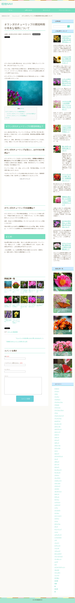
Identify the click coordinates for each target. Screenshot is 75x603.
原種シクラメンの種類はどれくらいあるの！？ (32, 291)
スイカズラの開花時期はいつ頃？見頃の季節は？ (15, 305)
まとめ (7, 117)
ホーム (10, 10)
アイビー (56, 391)
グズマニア (57, 486)
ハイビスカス (58, 537)
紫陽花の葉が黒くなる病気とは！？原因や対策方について (66, 200)
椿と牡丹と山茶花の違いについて (66, 148)
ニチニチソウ (58, 534)
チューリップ (36, 34)
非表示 (21, 108)
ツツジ (56, 532)
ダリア (56, 526)
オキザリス (57, 421)
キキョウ (56, 467)
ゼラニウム (57, 524)
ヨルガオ (56, 570)
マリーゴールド (58, 556)
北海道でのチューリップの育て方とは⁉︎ (17, 341)
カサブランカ (58, 429)
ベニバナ (56, 548)
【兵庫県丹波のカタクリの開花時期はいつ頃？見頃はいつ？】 (24, 291)
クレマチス (57, 478)
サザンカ (56, 497)
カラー (56, 451)
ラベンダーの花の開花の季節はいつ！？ (40, 305)
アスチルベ (57, 399)
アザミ (56, 394)
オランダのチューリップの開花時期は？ (15, 111)
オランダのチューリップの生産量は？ (17, 115)
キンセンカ (57, 472)
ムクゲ (56, 562)
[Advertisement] (24, 50)
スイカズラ (57, 510)
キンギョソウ (58, 470)
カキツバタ (57, 426)
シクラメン (57, 502)
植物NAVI (7, 3)
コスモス (56, 488)
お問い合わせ (28, 10)
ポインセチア (58, 553)
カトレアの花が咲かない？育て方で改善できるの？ (32, 305)
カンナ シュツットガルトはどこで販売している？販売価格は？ (15, 320)
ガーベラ (56, 464)
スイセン (56, 513)
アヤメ (56, 413)
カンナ (56, 459)
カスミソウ (57, 432)
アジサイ (56, 396)
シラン (56, 507)
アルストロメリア (59, 415)
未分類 (56, 580)
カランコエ (57, 448)
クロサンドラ (58, 480)
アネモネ (56, 405)
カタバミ (56, 437)
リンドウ (56, 575)
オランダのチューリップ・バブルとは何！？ (15, 291)
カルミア (56, 453)
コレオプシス (58, 491)
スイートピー (58, 516)
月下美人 (56, 578)
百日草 (56, 589)
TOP (7, 15)
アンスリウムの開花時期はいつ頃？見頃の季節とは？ (7, 305)
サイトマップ (46, 10)
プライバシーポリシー (64, 10)
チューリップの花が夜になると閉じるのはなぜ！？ (29, 338)
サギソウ (56, 494)
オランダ (10, 332)
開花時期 (15, 332)
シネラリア (57, 505)
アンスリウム (58, 418)
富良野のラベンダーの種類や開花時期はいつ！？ (7, 320)
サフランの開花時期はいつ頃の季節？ (40, 291)
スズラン (56, 518)
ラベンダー (57, 572)
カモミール (57, 445)
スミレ (56, 521)
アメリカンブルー (59, 410)
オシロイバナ (58, 424)
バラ (55, 540)
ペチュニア (57, 551)
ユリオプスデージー (59, 567)
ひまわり (56, 388)
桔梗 (55, 583)
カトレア (56, 440)
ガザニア (56, 461)
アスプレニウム (58, 402)
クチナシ (56, 475)
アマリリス (57, 407)
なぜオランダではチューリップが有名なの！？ (7, 291)
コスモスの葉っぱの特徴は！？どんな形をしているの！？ (66, 105)
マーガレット (58, 559)
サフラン (56, 499)
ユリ (55, 564)
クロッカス (57, 483)
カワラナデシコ (58, 456)
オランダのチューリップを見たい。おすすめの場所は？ (21, 113)
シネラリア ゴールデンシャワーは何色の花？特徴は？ (24, 306)
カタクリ (56, 434)
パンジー (56, 543)
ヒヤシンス (57, 545)
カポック (56, 442)
